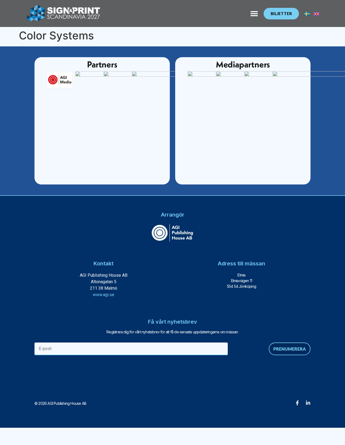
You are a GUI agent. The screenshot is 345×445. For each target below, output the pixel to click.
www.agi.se (103, 294)
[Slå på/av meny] (254, 13)
